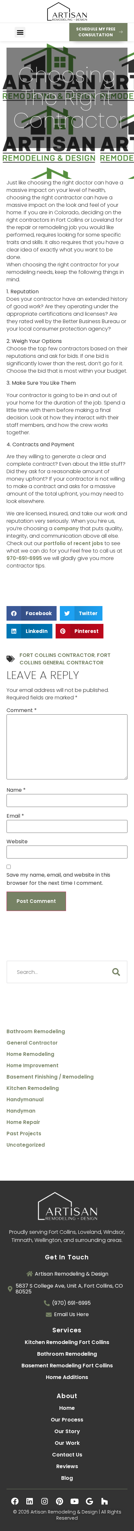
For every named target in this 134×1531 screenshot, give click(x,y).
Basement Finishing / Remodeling (50, 1077)
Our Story (67, 1431)
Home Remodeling (30, 1054)
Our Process (67, 1419)
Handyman (21, 1111)
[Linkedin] (29, 1501)
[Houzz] (104, 1501)
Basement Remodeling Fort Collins (67, 1365)
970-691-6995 (24, 558)
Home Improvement (33, 1065)
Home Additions (67, 1377)
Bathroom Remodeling (36, 1031)
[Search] (116, 972)
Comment (22, 710)
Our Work (67, 1443)
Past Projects (24, 1133)
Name (16, 790)
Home (67, 1408)
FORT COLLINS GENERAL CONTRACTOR (65, 658)
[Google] (89, 1501)
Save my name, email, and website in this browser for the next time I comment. (58, 879)
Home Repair (23, 1122)
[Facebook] (14, 1501)
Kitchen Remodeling (33, 1088)
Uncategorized (26, 1145)
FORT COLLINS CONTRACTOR (57, 655)
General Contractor (32, 1043)
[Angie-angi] (119, 1501)
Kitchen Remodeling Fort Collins (67, 1342)
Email (15, 816)
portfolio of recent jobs (73, 543)
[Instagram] (44, 1501)
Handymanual (25, 1099)
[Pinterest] (59, 1501)
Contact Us (67, 1454)
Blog (67, 1478)
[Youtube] (74, 1501)
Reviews (67, 1466)
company (66, 528)
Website (17, 841)
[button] (20, 32)
